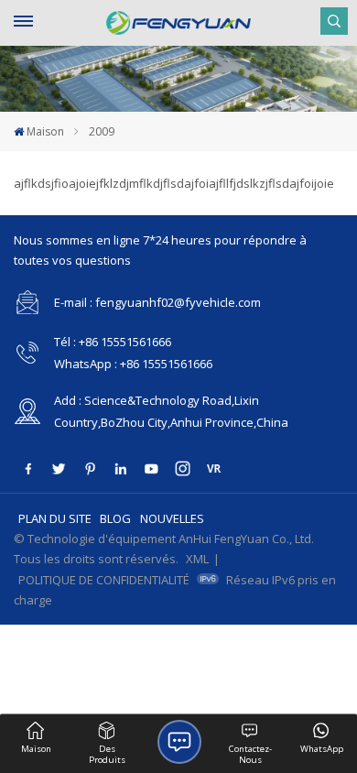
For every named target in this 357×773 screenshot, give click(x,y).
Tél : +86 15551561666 (112, 341)
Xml (197, 558)
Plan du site (55, 518)
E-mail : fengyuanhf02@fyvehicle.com (157, 302)
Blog (115, 518)
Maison (45, 131)
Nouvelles (172, 518)
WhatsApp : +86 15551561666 (133, 363)
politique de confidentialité (103, 580)
